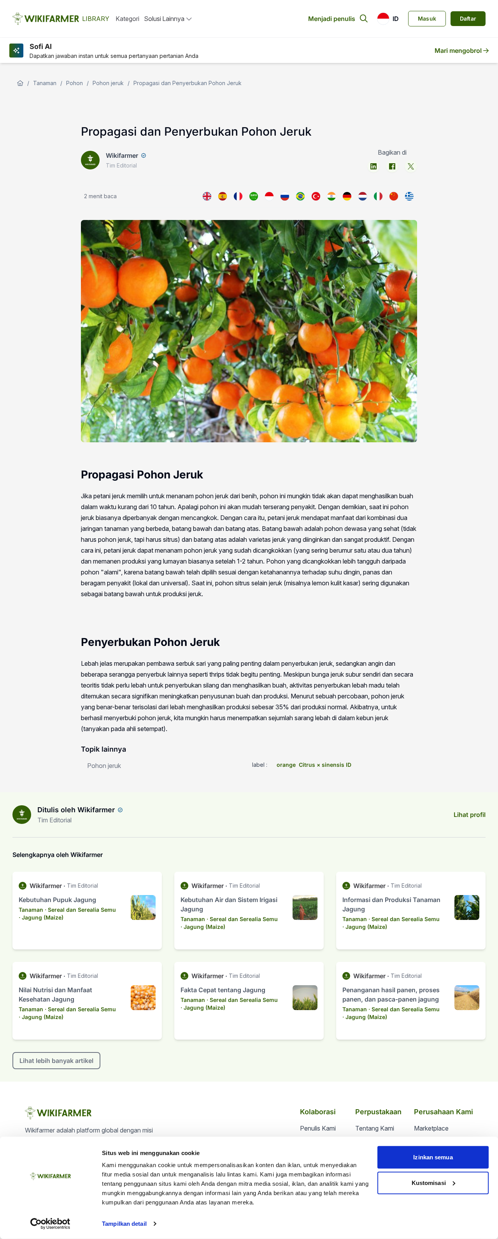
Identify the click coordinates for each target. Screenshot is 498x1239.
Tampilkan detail (124, 1223)
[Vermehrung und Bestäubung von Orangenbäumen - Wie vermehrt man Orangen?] (347, 196)
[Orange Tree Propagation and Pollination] (207, 196)
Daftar (468, 18)
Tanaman (44, 83)
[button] (387, 18)
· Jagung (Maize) (41, 917)
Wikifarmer (122, 155)
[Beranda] (20, 83)
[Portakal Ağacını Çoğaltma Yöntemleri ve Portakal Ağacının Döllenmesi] (316, 196)
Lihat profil (470, 814)
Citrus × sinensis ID (325, 764)
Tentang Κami (374, 1128)
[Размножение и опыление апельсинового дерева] (284, 196)
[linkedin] (373, 166)
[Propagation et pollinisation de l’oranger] (238, 196)
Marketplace (431, 1128)
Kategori (127, 19)
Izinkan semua (432, 1157)
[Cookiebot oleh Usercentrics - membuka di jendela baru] (50, 1224)
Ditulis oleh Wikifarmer (76, 810)
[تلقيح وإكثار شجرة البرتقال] (253, 196)
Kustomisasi (429, 1182)
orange (286, 764)
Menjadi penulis (331, 19)
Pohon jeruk (108, 83)
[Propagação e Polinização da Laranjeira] (300, 196)
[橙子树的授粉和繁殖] (393, 196)
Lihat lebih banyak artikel (56, 1060)
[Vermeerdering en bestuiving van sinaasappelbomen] (362, 196)
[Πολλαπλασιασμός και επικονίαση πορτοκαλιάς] (409, 196)
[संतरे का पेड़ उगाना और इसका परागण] (331, 196)
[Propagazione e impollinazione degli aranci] (378, 196)
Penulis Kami (318, 1128)
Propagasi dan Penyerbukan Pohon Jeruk (187, 83)
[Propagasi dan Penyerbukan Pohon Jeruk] (269, 196)
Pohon (74, 83)
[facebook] (392, 166)
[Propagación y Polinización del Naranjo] (222, 196)
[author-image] (21, 814)
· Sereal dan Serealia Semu (80, 909)
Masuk (427, 18)
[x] (411, 166)
